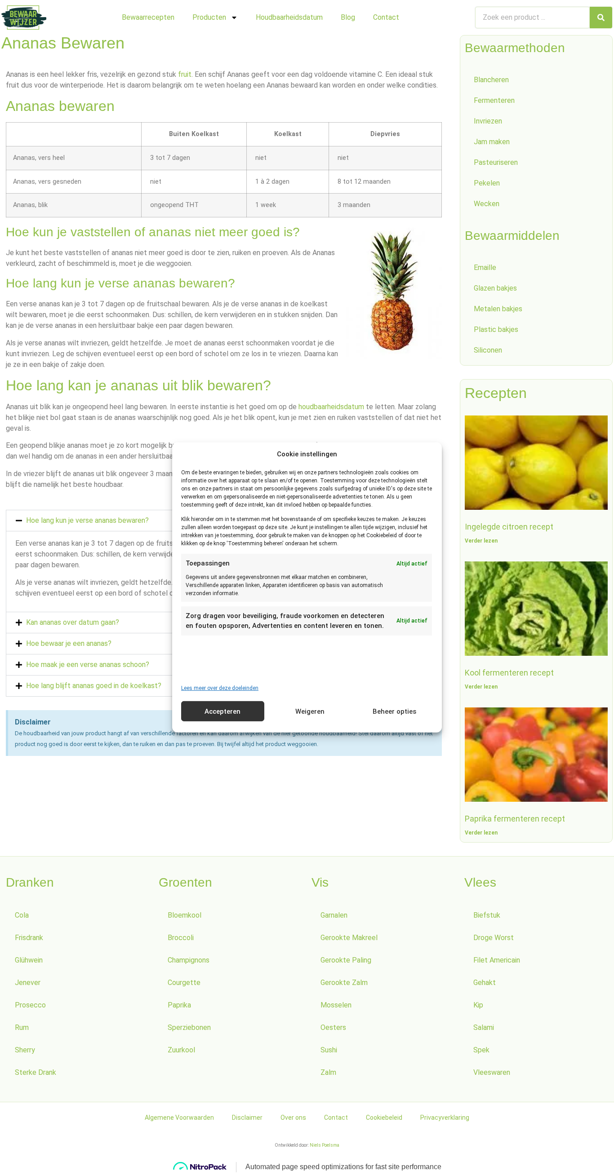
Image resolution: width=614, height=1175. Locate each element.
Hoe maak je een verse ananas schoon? (87, 664)
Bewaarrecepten (148, 17)
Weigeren (310, 711)
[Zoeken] (601, 17)
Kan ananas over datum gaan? (72, 622)
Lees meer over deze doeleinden (219, 688)
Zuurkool (181, 1050)
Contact (386, 17)
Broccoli (181, 937)
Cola (22, 915)
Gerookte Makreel (349, 937)
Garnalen (333, 915)
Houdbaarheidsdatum (289, 17)
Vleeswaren (491, 1072)
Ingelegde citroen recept (509, 526)
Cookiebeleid (384, 1117)
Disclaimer (247, 1117)
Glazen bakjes (495, 288)
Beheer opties (394, 711)
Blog (348, 17)
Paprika (179, 1005)
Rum (22, 1027)
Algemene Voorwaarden (179, 1117)
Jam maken (492, 141)
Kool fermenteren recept (509, 672)
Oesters (333, 1027)
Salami (483, 1027)
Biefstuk (486, 915)
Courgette (184, 982)
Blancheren (491, 79)
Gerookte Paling (345, 960)
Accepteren (222, 711)
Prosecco (30, 1005)
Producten (209, 17)
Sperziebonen (189, 1027)
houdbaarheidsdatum (331, 406)
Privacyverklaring (444, 1117)
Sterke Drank (35, 1072)
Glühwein (29, 960)
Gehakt (484, 982)
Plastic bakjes (496, 329)
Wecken (486, 203)
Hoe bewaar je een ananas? (68, 643)
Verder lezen (481, 541)
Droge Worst (493, 937)
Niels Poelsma (324, 1145)
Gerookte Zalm (344, 982)
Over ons (293, 1117)
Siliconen (488, 350)
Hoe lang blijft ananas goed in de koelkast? (93, 685)
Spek (481, 1050)
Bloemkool (184, 915)
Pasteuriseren (496, 162)
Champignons (188, 960)
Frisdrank (29, 937)
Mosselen (335, 1005)
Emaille (485, 267)
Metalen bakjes (498, 309)
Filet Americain (496, 960)
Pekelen (487, 183)
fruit (184, 74)
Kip (478, 1005)
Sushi (328, 1050)
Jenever (27, 982)
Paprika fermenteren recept (515, 818)
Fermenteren (494, 100)
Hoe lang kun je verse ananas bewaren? (87, 520)
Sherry (25, 1050)
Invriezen (488, 121)
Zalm (328, 1072)
